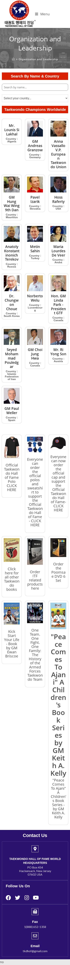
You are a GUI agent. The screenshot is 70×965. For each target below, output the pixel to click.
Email (35, 946)
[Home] (13, 59)
